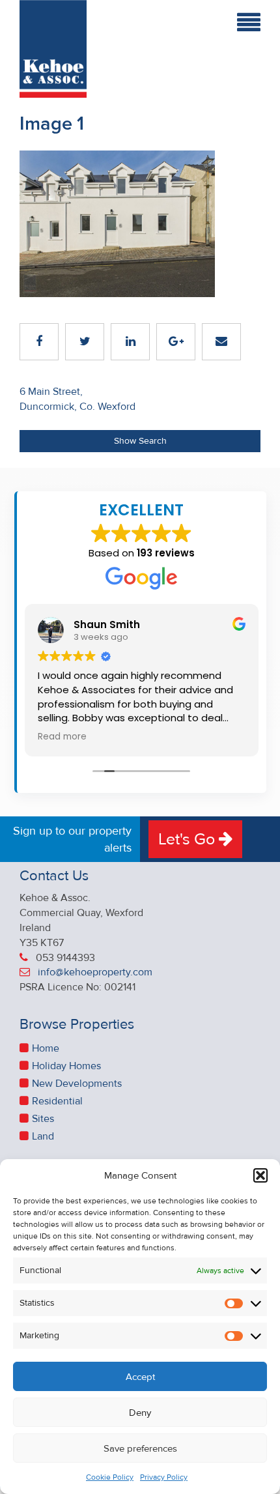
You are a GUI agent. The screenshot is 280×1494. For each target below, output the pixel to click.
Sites (43, 1118)
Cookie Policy (109, 1477)
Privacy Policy (164, 1477)
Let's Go (188, 839)
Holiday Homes (66, 1065)
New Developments (77, 1083)
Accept (140, 1377)
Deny (140, 1412)
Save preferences (140, 1448)
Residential (57, 1101)
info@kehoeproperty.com (95, 972)
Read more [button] (62, 737)
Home (45, 1048)
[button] (260, 1175)
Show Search (140, 440)
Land (43, 1136)
